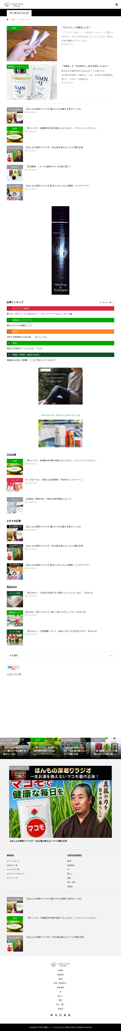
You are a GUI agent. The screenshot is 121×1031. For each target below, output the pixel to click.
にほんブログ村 (14, 674)
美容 (69, 878)
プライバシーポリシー (15, 874)
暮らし (70, 874)
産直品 (70, 886)
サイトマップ (12, 878)
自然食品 (70, 865)
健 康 (69, 861)
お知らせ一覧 (12, 865)
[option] (15, 748)
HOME (60, 970)
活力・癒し (71, 882)
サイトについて (13, 861)
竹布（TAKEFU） (60, 983)
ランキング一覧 (105, 302)
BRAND (60, 975)
